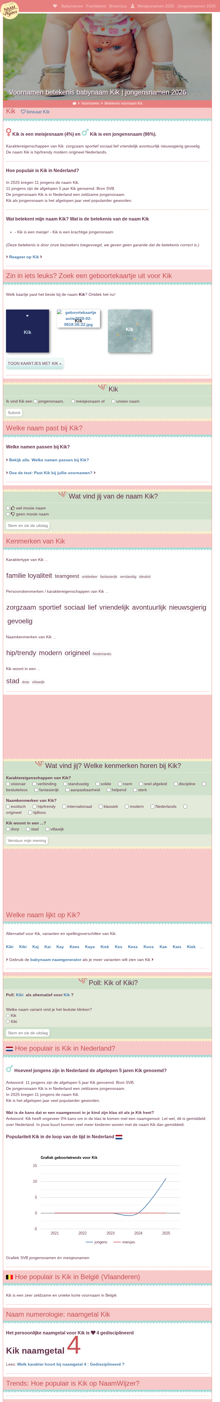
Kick (105, 946)
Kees (75, 946)
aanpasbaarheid (84, 789)
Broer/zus (118, 6)
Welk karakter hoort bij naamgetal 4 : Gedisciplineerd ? (71, 1364)
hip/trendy (46, 806)
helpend (118, 789)
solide (105, 783)
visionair (18, 783)
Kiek (192, 946)
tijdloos (39, 812)
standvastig (78, 783)
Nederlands (165, 806)
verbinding (46, 783)
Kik (67, 995)
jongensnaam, (51, 401)
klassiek (110, 806)
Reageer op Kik (24, 257)
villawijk (56, 829)
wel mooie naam (30, 508)
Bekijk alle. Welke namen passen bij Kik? (49, 460)
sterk (142, 789)
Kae (164, 946)
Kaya (90, 946)
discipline (186, 783)
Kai (48, 946)
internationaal (79, 806)
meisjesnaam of (90, 401)
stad (34, 829)
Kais (177, 946)
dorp (14, 829)
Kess (133, 946)
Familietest (96, 6)
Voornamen (90, 103)
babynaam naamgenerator (55, 959)
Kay (60, 946)
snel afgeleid (155, 783)
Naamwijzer (10, 10)
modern (136, 806)
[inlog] (131, 6)
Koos (149, 946)
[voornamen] (54, 6)
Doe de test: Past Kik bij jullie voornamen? (51, 472)
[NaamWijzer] (74, 103)
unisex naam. (128, 401)
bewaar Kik (37, 111)
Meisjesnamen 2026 (156, 6)
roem (127, 783)
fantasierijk (48, 789)
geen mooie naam (32, 514)
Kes (119, 946)
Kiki (10, 946)
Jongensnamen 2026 (196, 6)
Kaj (36, 946)
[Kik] (27, 357)
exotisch (18, 806)
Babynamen (72, 6)
